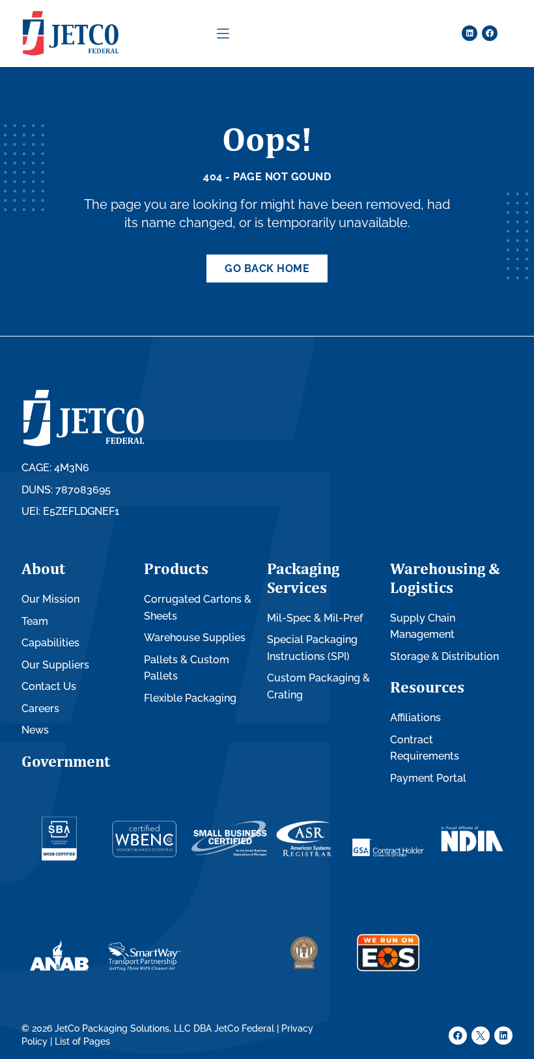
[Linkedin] (469, 33)
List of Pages (82, 1041)
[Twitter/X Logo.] (480, 1035)
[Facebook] (490, 33)
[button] (223, 33)
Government (65, 761)
